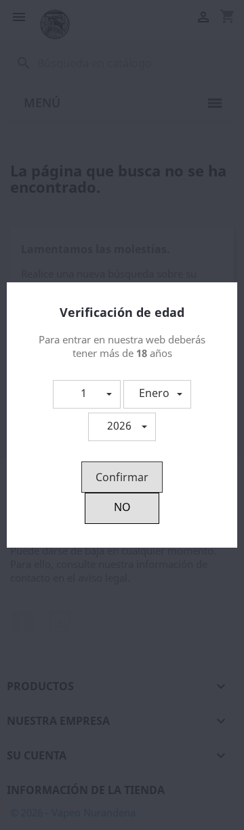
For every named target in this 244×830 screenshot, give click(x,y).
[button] (87, 394)
